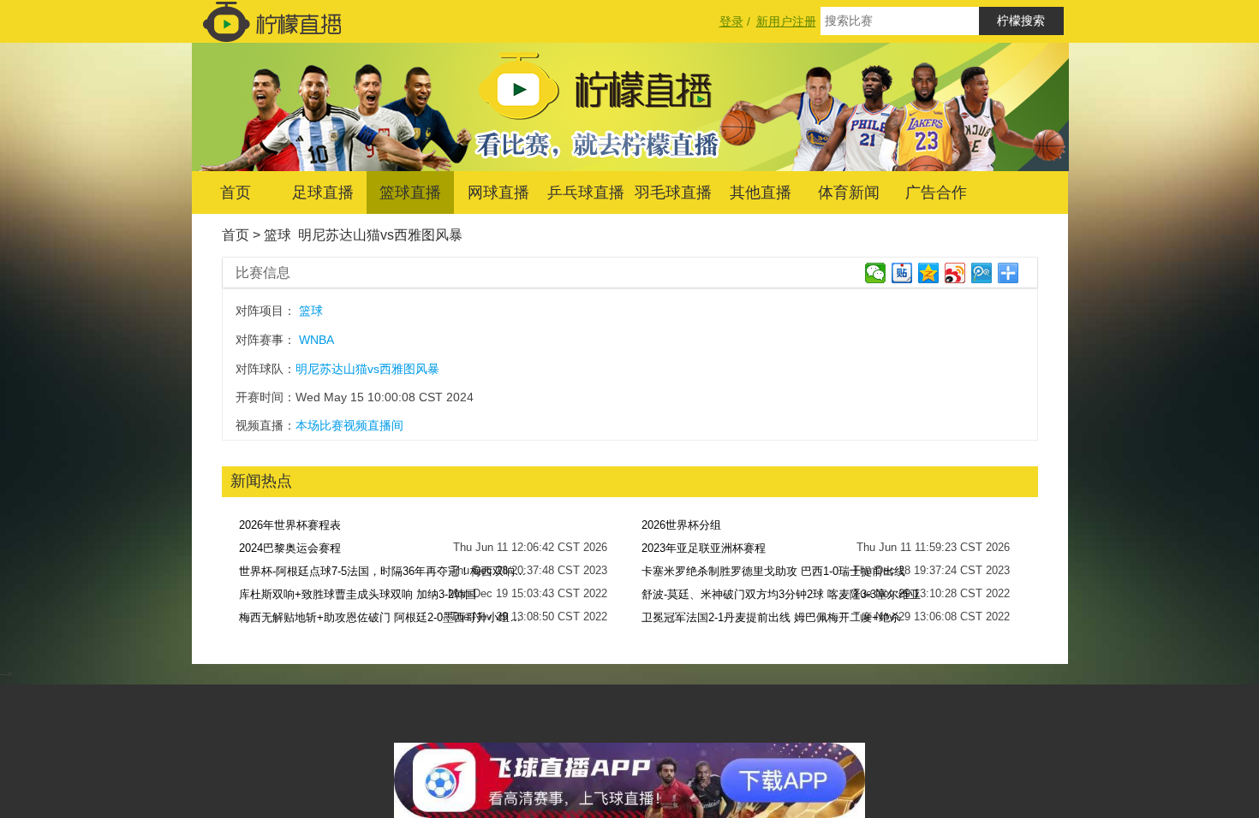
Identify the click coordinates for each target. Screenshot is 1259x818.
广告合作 (936, 192)
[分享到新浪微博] (955, 273)
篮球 (277, 235)
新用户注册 (786, 21)
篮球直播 (410, 192)
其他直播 (760, 192)
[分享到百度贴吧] (902, 273)
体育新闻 (849, 192)
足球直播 (323, 192)
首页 (235, 192)
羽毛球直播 (673, 192)
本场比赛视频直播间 (349, 425)
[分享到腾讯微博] (982, 273)
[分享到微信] (875, 273)
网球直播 (498, 192)
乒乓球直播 (585, 192)
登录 (731, 21)
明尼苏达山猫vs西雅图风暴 (380, 235)
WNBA (316, 340)
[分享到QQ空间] (929, 273)
